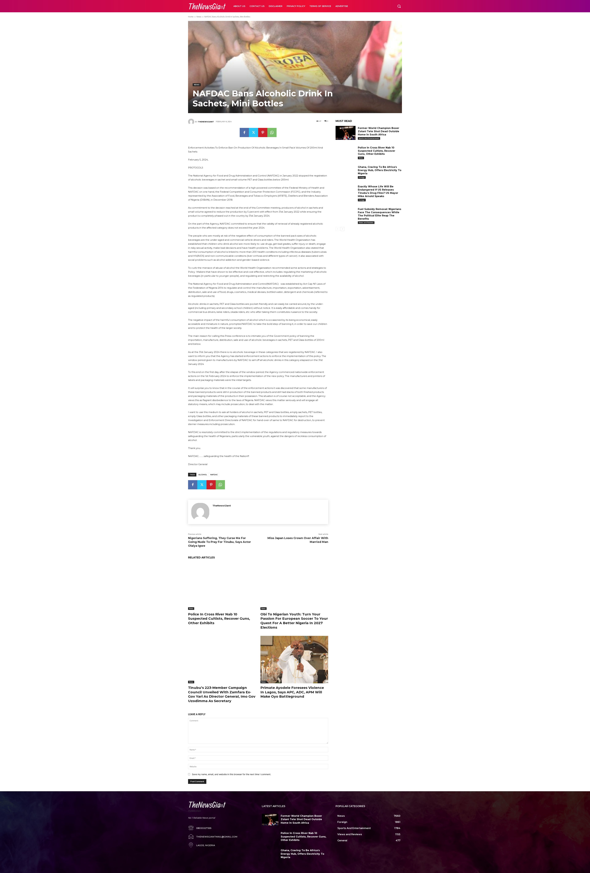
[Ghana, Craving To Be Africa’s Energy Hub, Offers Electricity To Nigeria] (346, 172)
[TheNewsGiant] (191, 122)
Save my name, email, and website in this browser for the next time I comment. (231, 774)
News (199, 16)
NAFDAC (214, 475)
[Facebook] (244, 132)
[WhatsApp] (272, 132)
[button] (399, 6)
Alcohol (202, 475)
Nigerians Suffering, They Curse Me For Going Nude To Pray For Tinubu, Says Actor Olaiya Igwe (219, 541)
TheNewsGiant (206, 122)
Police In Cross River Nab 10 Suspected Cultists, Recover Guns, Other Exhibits (219, 618)
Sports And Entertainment (369, 138)
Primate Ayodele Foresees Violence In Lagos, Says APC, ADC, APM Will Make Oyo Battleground (292, 692)
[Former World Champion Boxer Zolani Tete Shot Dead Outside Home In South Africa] (346, 133)
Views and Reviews (366, 222)
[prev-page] (337, 229)
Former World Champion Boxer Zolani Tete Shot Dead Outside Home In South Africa (378, 131)
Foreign (362, 177)
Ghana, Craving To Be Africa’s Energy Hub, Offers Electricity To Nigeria (379, 170)
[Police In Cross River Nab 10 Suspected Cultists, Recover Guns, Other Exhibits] (222, 586)
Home (190, 16)
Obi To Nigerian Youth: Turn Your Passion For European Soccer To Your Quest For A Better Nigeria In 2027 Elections (294, 621)
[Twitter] (253, 132)
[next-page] (342, 229)
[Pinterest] (262, 132)
